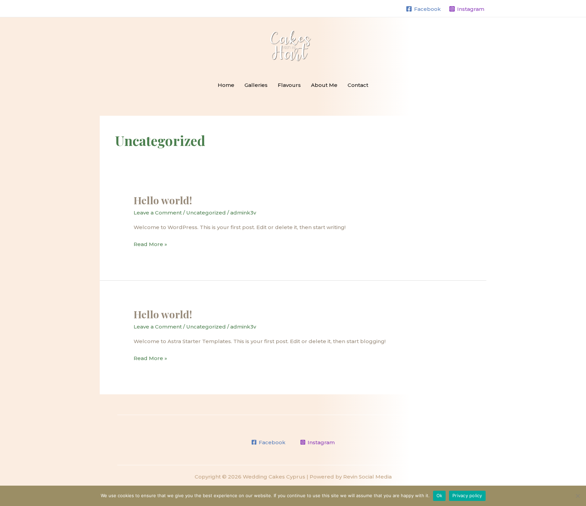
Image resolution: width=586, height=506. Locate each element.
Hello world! (163, 200)
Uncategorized (206, 212)
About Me (324, 85)
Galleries (256, 85)
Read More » (150, 243)
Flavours (289, 85)
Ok (439, 495)
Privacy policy (467, 495)
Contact (358, 85)
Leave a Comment (158, 212)
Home (226, 85)
